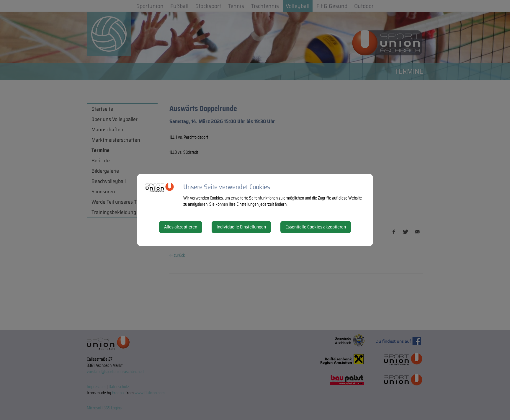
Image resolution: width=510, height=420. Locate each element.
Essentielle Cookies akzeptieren (315, 227)
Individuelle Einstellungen (241, 227)
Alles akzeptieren (180, 227)
